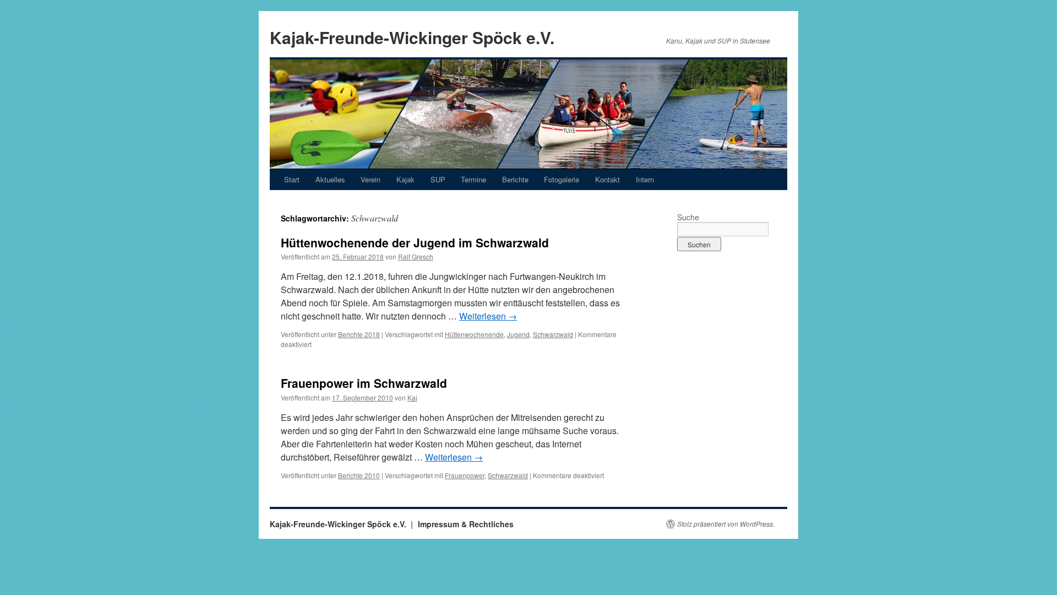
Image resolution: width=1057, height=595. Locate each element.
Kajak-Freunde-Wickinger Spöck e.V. (412, 37)
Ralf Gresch (415, 256)
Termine (473, 179)
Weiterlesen (488, 316)
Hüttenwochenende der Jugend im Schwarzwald (415, 242)
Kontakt (607, 179)
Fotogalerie (561, 179)
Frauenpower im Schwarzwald (364, 383)
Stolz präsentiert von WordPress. (726, 524)
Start (291, 179)
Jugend (518, 334)
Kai (412, 397)
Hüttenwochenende (474, 334)
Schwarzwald (553, 334)
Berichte (515, 179)
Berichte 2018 (359, 334)
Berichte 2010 (359, 475)
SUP (438, 179)
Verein (370, 179)
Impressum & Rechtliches (466, 523)
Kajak (405, 179)
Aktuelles (330, 179)
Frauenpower (464, 475)
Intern (645, 179)
